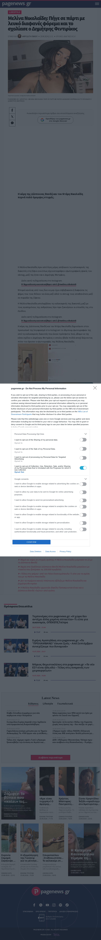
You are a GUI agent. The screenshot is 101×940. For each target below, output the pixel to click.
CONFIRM (31, 542)
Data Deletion (35, 551)
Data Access (50, 551)
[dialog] (50, 470)
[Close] (95, 388)
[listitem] (50, 434)
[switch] (83, 440)
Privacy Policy (65, 551)
